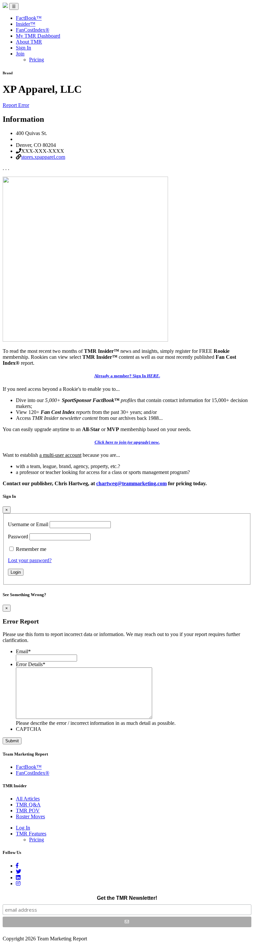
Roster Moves (30, 816)
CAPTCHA (28, 729)
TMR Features (31, 833)
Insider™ (25, 24)
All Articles (28, 798)
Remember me (31, 549)
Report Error (16, 105)
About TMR (29, 42)
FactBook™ (29, 18)
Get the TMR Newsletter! (127, 898)
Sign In (23, 48)
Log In (23, 827)
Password (18, 536)
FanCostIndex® (32, 30)
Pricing (36, 59)
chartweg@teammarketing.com (131, 483)
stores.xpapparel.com (43, 157)
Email (23, 651)
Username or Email (28, 524)
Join (20, 53)
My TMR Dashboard (38, 36)
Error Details (30, 664)
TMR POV (28, 810)
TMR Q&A (28, 804)
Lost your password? (30, 560)
